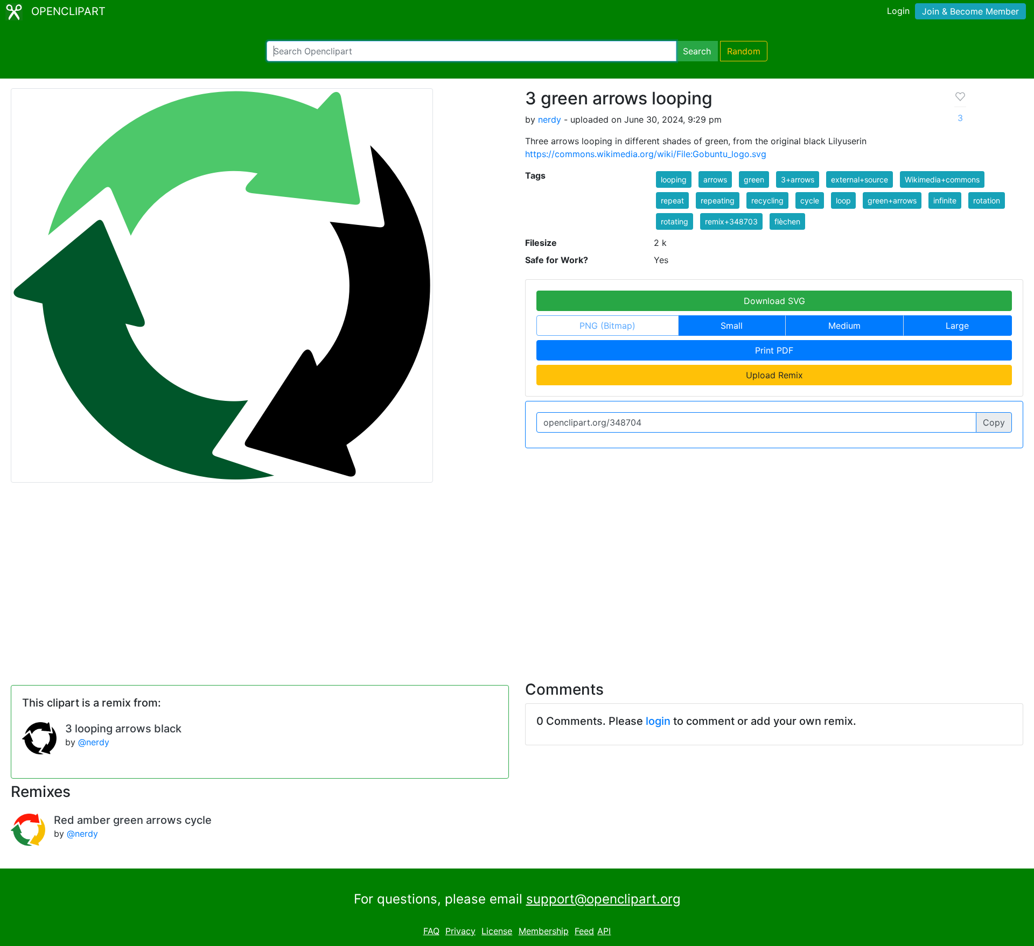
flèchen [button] (787, 221)
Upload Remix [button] (774, 375)
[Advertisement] (517, 575)
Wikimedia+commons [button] (942, 179)
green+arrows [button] (892, 200)
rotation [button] (986, 200)
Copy (994, 422)
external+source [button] (859, 179)
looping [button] (674, 179)
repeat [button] (672, 200)
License (496, 931)
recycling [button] (767, 200)
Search (697, 51)
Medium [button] (844, 325)
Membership (544, 931)
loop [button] (843, 200)
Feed (584, 931)
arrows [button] (715, 179)
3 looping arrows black (123, 728)
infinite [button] (944, 200)
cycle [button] (809, 200)
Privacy (460, 931)
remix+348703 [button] (731, 221)
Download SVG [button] (774, 300)
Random (743, 51)
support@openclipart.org (603, 899)
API (604, 931)
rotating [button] (674, 221)
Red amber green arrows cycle (133, 820)
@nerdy (93, 742)
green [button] (754, 179)
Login (898, 10)
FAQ (431, 931)
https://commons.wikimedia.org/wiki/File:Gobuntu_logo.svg (645, 154)
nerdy (549, 119)
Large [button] (957, 325)
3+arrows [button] (797, 179)
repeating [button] (718, 200)
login (658, 721)
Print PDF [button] (774, 350)
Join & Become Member (970, 11)
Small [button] (732, 325)
